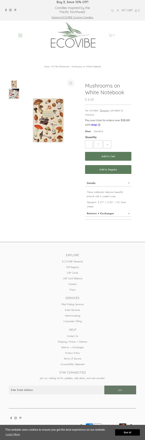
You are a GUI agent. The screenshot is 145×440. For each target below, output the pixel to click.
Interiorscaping (72, 316)
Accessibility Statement (72, 364)
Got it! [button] (127, 432)
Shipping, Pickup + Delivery (72, 342)
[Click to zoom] (71, 83)
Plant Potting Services (72, 304)
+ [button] (107, 144)
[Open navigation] (20, 35)
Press (72, 290)
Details (91, 183)
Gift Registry (72, 267)
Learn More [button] (13, 434)
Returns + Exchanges (100, 213)
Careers (72, 284)
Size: (88, 131)
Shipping (104, 110)
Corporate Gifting (72, 321)
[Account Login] (118, 10)
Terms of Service (72, 359)
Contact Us (72, 336)
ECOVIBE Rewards (72, 261)
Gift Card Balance (72, 278)
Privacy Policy (72, 353)
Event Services (72, 310)
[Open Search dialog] (112, 10)
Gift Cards (72, 273)
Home (46, 66)
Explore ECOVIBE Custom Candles (72, 17)
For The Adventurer (60, 66)
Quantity (91, 137)
